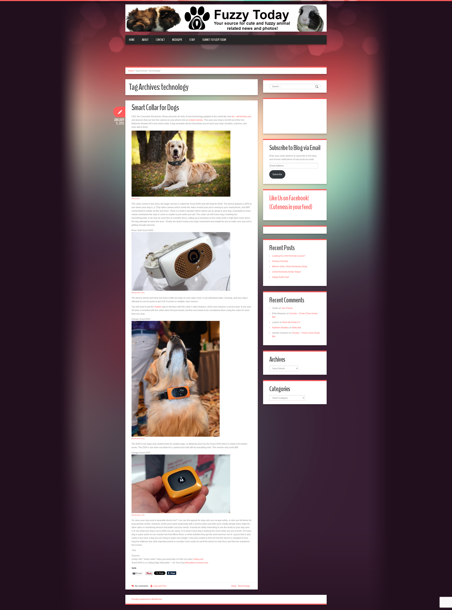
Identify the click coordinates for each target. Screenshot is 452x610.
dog (234, 586)
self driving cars (243, 116)
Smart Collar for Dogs (155, 107)
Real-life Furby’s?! (291, 322)
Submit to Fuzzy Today (214, 40)
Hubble (157, 307)
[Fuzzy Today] (226, 18)
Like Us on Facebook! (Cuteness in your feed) (290, 202)
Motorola (135, 198)
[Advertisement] (226, 57)
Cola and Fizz (159, 586)
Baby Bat (296, 327)
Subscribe (277, 174)
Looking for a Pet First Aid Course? (288, 256)
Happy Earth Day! (280, 277)
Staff (192, 40)
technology (244, 586)
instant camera (196, 120)
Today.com (198, 559)
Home (132, 40)
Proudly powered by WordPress (147, 599)
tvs (233, 116)
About (145, 40)
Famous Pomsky (280, 261)
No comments (141, 586)
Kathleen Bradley (280, 327)
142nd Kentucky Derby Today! (286, 272)
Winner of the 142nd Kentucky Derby (289, 266)
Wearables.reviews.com (196, 562)
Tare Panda (287, 308)
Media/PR (177, 40)
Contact (160, 40)
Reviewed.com (138, 293)
